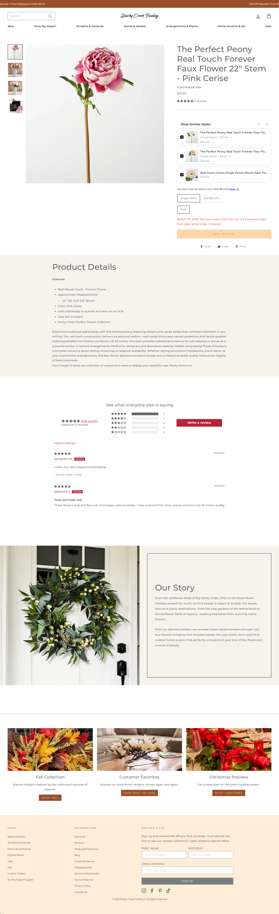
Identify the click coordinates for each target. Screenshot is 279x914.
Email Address (153, 864)
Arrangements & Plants (182, 26)
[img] (62, 453)
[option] (95, 113)
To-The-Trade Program (20, 879)
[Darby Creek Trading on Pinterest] (160, 890)
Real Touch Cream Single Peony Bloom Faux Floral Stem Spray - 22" (234, 172)
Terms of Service (84, 879)
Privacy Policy (83, 885)
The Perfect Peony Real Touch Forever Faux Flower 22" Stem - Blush (234, 151)
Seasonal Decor (16, 836)
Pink (183, 209)
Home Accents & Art (231, 26)
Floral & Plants (16, 855)
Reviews (79, 842)
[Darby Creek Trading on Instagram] (144, 890)
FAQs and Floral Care (87, 849)
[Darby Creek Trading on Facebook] (152, 890)
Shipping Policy (83, 867)
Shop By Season (45, 26)
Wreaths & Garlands (90, 26)
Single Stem (188, 198)
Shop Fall (50, 797)
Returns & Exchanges (87, 873)
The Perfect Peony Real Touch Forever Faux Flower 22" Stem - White (234, 132)
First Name (150, 848)
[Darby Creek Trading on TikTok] (168, 890)
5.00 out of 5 (89, 421)
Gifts (10, 861)
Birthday (195, 848)
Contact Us (81, 892)
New (11, 26)
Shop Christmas (229, 793)
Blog (77, 855)
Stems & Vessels (135, 26)
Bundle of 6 (211, 198)
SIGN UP (187, 881)
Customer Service (85, 861)
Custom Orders (16, 873)
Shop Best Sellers (139, 793)
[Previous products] (259, 124)
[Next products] (267, 124)
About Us (80, 836)
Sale (268, 26)
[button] (185, 101)
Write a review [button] (199, 423)
